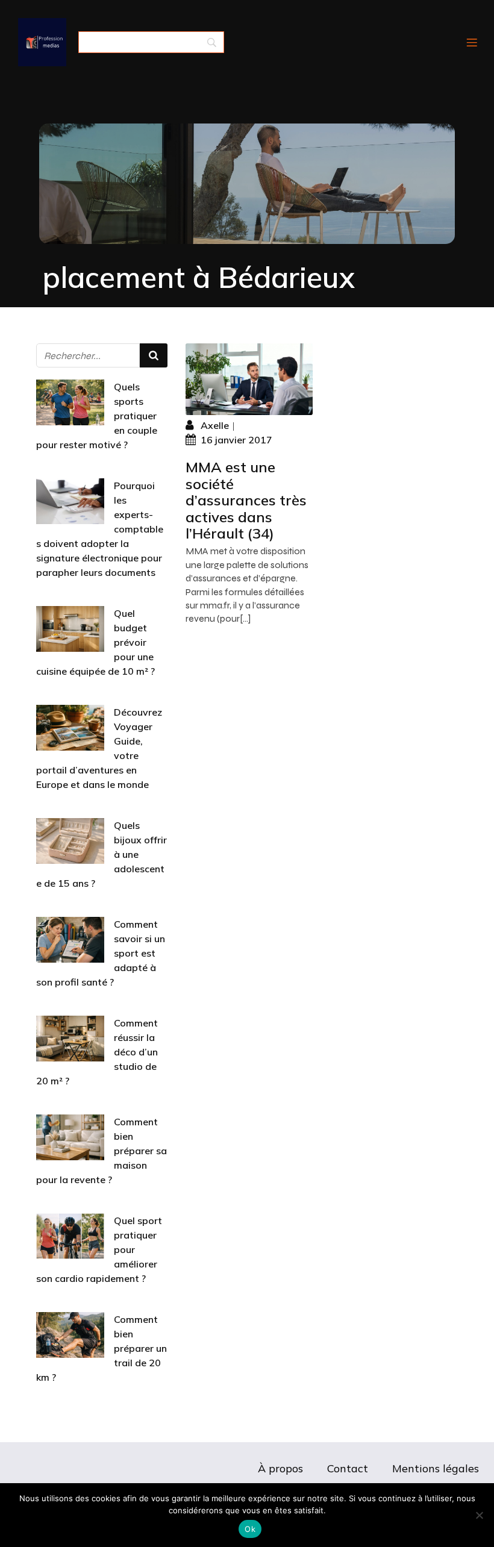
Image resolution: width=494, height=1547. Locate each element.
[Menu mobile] (471, 42)
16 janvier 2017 (236, 440)
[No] (479, 1515)
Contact (347, 1468)
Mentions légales (435, 1468)
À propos (280, 1468)
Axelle (215, 425)
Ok (250, 1529)
